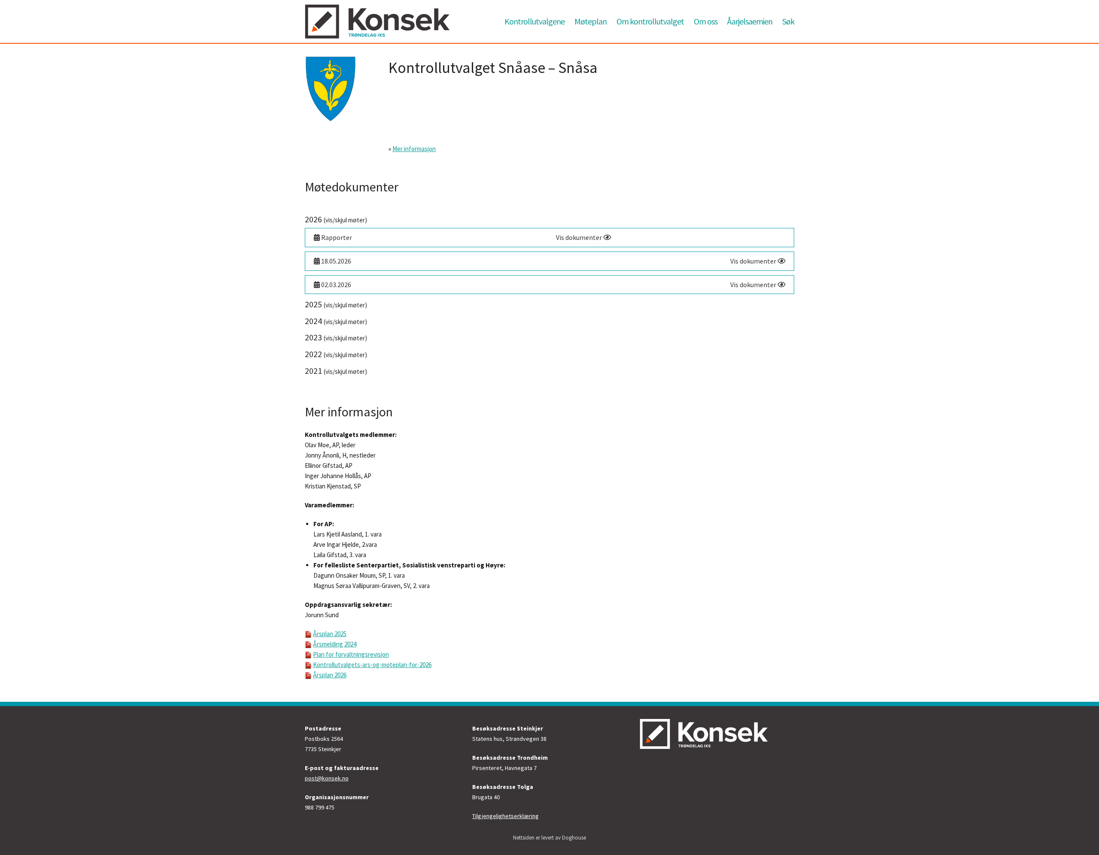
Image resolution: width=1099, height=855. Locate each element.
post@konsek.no (327, 778)
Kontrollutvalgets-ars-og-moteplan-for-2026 (372, 665)
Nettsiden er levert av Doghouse (549, 837)
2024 (336, 320)
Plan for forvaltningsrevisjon (351, 654)
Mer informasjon (414, 149)
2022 (336, 354)
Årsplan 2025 (329, 634)
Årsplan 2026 (329, 675)
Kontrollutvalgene (534, 21)
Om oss (705, 21)
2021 (336, 370)
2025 (336, 304)
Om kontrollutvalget (650, 21)
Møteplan (590, 21)
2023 (336, 337)
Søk (788, 21)
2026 (336, 219)
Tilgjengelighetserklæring (505, 816)
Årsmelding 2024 (334, 644)
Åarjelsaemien (749, 21)
